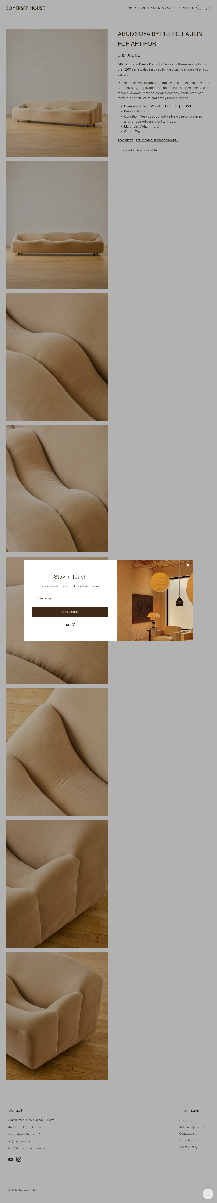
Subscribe (70, 611)
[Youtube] (67, 624)
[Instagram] (73, 624)
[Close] (188, 565)
